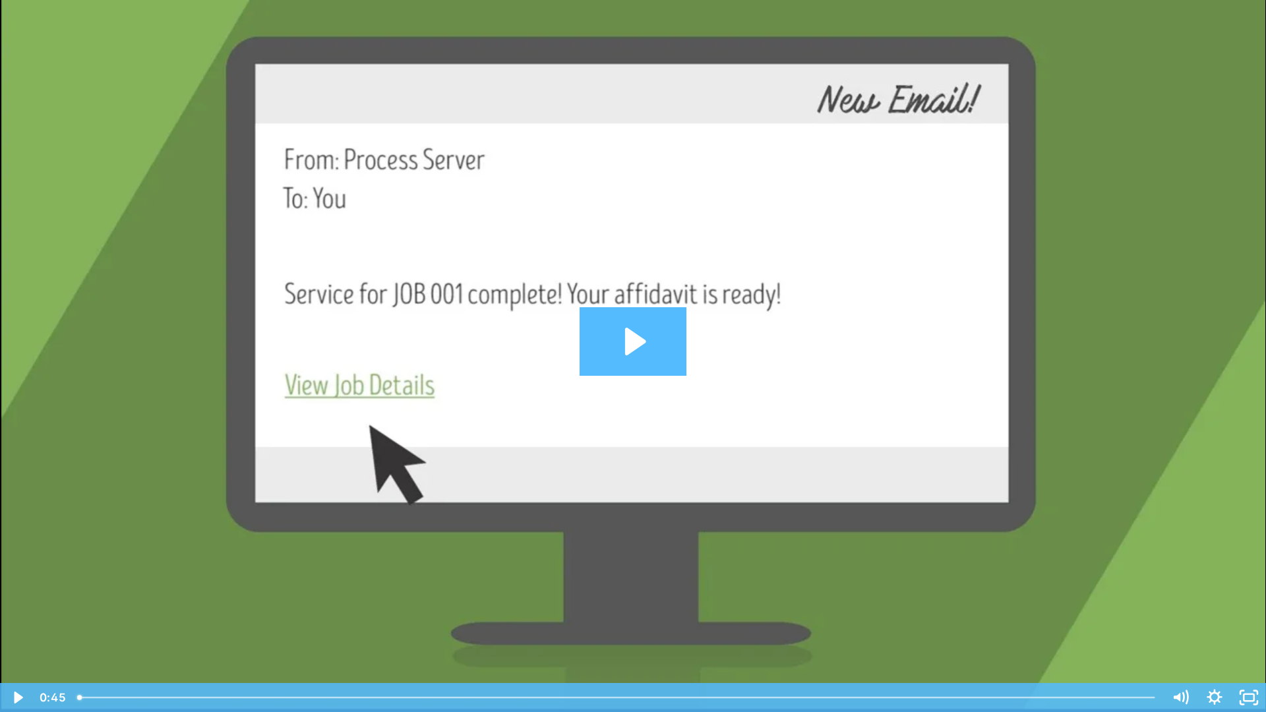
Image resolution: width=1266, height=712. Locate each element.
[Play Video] (17, 697)
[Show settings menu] (1214, 697)
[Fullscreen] (1249, 697)
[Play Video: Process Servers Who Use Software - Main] (633, 341)
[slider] (617, 697)
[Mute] (1180, 697)
